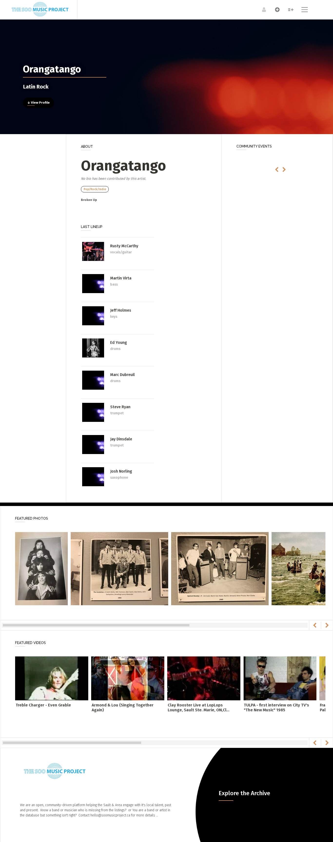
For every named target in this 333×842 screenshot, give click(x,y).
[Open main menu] (302, 10)
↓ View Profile (38, 103)
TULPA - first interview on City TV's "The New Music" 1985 (276, 708)
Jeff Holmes (120, 310)
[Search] (288, 9)
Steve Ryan (120, 407)
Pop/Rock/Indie (95, 189)
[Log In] (261, 9)
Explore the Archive (244, 793)
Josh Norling (121, 471)
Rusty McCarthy (124, 246)
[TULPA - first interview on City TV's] (279, 678)
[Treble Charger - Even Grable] (51, 678)
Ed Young (118, 342)
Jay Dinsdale (121, 439)
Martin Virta (120, 278)
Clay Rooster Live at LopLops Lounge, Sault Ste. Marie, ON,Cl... (198, 708)
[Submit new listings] (275, 9)
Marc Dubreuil (122, 374)
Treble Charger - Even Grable (43, 705)
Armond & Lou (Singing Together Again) (123, 708)
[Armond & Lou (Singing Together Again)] (127, 678)
